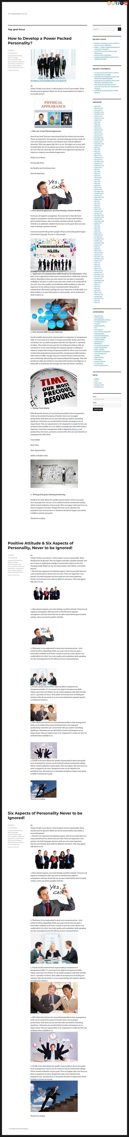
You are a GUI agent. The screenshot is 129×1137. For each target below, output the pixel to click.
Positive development (100, 347)
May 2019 (97, 173)
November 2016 (99, 217)
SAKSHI (96, 90)
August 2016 (98, 223)
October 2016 (98, 219)
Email (94, 402)
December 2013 (99, 274)
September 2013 (99, 280)
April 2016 (97, 231)
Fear (95, 328)
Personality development (101, 345)
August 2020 (98, 146)
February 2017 (98, 211)
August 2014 (98, 261)
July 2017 (97, 201)
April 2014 (97, 266)
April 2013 (97, 290)
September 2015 (99, 243)
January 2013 (98, 296)
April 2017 (97, 207)
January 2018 (98, 189)
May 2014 (97, 264)
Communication (13, 59)
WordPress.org (98, 387)
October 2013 (98, 278)
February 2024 (98, 130)
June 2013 (97, 286)
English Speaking (99, 326)
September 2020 (99, 144)
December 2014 (99, 257)
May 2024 (97, 124)
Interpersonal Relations (101, 336)
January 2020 (98, 159)
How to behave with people (102, 332)
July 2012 (97, 300)
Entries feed (98, 383)
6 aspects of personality (15, 55)
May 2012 (97, 302)
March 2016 (98, 233)
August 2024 (98, 120)
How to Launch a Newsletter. (103, 55)
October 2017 (98, 195)
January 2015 (98, 255)
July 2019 (97, 169)
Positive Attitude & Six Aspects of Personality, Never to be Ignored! (40, 545)
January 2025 (98, 110)
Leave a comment (13, 70)
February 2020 (98, 158)
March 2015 (97, 251)
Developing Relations (100, 322)
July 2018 (97, 179)
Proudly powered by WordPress (19, 1129)
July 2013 (97, 284)
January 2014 (98, 272)
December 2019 (99, 161)
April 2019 (97, 175)
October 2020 (98, 142)
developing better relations (102, 320)
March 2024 (98, 128)
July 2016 (97, 225)
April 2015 (97, 249)
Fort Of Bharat (98, 330)
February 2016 (98, 235)
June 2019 (97, 171)
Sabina (96, 77)
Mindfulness (98, 343)
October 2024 (98, 116)
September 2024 (99, 118)
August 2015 (98, 245)
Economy (97, 324)
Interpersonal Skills (100, 338)
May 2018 (97, 183)
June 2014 (97, 263)
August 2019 (98, 167)
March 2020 (98, 156)
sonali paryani (98, 73)
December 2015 (99, 239)
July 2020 (97, 148)
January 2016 (98, 237)
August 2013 (98, 282)
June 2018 (97, 181)
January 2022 (98, 136)
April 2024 (97, 126)
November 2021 (99, 140)
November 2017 (99, 193)
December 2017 (99, 191)
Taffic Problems (99, 357)
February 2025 (98, 108)
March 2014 (97, 268)
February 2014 (98, 270)
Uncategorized (12, 53)
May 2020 (97, 152)
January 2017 (98, 213)
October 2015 (98, 241)
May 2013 (97, 288)
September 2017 (99, 197)
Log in (96, 381)
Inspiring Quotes (99, 334)
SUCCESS (97, 355)
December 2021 (99, 138)
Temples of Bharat (99, 361)
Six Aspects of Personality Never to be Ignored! (48, 81)
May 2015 (97, 247)
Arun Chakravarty (99, 84)
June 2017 (97, 203)
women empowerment (101, 365)
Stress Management (100, 353)
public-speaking (99, 349)
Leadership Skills (99, 340)
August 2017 (98, 199)
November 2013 (99, 276)
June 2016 (97, 227)
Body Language (13, 57)
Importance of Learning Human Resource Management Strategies (106, 86)
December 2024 (99, 112)
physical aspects (16, 65)
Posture (21, 67)
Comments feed (99, 385)
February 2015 (98, 253)
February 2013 (98, 294)
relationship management (102, 351)
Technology (98, 359)
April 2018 (97, 185)
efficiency (75, 429)
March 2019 (98, 177)
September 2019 (99, 165)
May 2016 (97, 229)
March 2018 (97, 187)
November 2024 (99, 114)
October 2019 (98, 163)
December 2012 (99, 298)
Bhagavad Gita (98, 316)
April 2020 (97, 154)
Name (94, 396)
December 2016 (99, 215)
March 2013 (97, 292)
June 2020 (97, 150)
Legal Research (98, 341)
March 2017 (97, 209)
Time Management (14, 844)
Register (96, 379)
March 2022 (98, 132)
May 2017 (97, 205)
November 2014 (99, 259)
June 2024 (97, 122)
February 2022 (98, 134)
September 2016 (99, 221)
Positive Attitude (13, 67)
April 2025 (97, 106)
